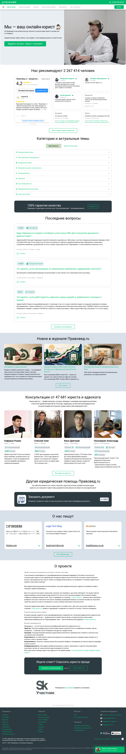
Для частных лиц (70, 146)
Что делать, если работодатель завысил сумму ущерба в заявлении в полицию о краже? (59, 298)
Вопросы (36, 7)
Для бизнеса (53, 146)
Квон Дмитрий (72, 441)
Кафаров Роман (12, 441)
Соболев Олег (41, 441)
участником (69, 688)
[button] (110, 750)
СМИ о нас (5, 724)
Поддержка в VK (108, 725)
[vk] (122, 739)
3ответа (22, 317)
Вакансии (5, 719)
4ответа (22, 253)
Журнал (40, 729)
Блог (75, 715)
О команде (5, 717)
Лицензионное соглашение (102, 739)
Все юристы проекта (63, 473)
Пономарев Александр (106, 441)
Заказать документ (25, 7)
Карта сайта (116, 739)
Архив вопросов (7, 731)
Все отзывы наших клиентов (63, 130)
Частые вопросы (43, 719)
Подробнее (93, 206)
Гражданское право (36, 263)
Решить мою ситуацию (49, 7)
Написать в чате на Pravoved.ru (112, 715)
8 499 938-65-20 (118, 2)
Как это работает (75, 7)
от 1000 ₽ (104, 499)
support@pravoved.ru (109, 718)
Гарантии (41, 727)
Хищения (31, 292)
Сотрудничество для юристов (83, 728)
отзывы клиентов (89, 619)
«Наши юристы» (36, 608)
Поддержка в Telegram (109, 721)
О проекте (5, 715)
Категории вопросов (8, 734)
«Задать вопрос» (76, 597)
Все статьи (63, 385)
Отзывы (40, 724)
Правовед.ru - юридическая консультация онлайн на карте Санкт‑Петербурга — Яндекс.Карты (33, 123)
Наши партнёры (7, 729)
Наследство (33, 228)
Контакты (5, 722)
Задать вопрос (11, 7)
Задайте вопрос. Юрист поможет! (25, 43)
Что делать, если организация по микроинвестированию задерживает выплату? (59, 269)
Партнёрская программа (81, 725)
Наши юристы (63, 7)
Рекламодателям (79, 730)
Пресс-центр (6, 727)
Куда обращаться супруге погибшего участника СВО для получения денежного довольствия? (58, 234)
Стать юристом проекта (81, 717)
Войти (119, 7)
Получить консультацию (51, 668)
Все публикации (63, 554)
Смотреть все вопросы (63, 327)
